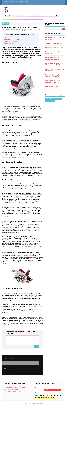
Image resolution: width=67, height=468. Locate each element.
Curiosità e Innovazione (50, 98)
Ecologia (55, 15)
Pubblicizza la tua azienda (24, 1)
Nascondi (32, 34)
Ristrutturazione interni (22, 15)
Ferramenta (6, 23)
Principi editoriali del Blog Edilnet (13, 389)
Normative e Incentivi (50, 100)
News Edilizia (59, 98)
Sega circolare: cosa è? (10, 37)
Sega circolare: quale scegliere (12, 41)
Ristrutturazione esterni (36, 15)
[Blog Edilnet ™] (6, 13)
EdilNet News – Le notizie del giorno (11, 1)
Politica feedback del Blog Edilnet (13, 391)
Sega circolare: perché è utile (11, 39)
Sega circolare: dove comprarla (12, 43)
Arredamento (47, 15)
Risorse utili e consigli (17, 18)
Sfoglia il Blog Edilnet (8, 15)
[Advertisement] (33, 428)
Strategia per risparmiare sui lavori (11, 3)
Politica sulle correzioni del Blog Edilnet (14, 387)
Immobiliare (6, 18)
